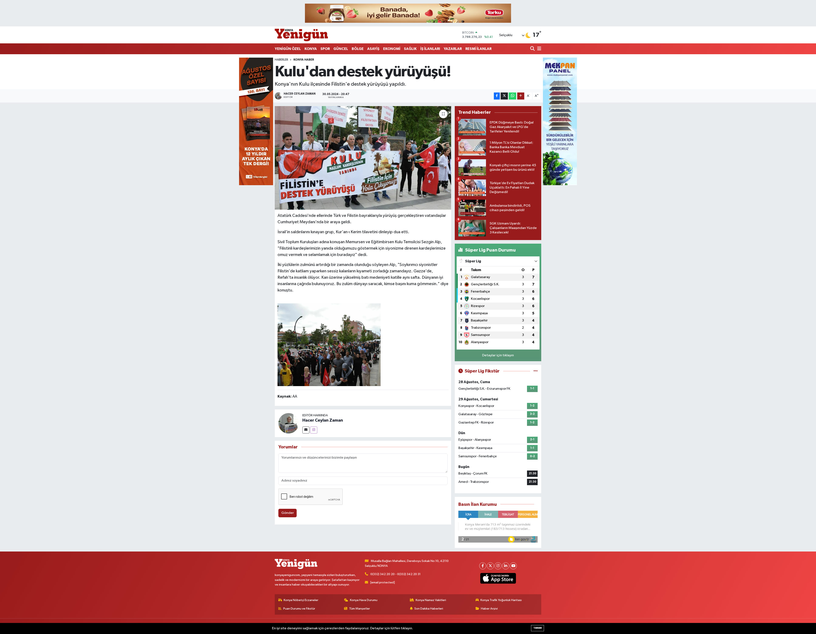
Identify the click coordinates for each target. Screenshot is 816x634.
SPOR (325, 49)
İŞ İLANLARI (430, 49)
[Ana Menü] (538, 49)
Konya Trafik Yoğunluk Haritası (501, 600)
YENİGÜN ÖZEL (288, 49)
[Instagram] (313, 430)
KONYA (311, 49)
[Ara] (533, 49)
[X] (490, 565)
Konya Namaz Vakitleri (431, 600)
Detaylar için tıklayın (498, 355)
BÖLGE (358, 49)
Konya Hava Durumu (363, 600)
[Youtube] (513, 565)
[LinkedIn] (505, 565)
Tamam (537, 628)
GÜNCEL (340, 49)
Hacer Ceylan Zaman (322, 420)
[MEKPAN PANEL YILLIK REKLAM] (560, 121)
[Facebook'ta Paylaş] (497, 96)
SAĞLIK (410, 49)
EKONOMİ (391, 49)
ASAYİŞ (373, 49)
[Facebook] (482, 565)
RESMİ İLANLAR (478, 49)
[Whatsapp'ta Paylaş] (512, 96)
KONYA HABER (303, 59)
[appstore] (498, 578)
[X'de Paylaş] (504, 96)
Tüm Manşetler (359, 608)
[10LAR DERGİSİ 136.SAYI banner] (256, 121)
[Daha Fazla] (520, 96)
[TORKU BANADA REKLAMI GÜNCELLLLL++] (408, 13)
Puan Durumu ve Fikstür (299, 608)
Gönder (287, 513)
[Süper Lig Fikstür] (536, 371)
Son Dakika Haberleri (428, 608)
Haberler (281, 59)
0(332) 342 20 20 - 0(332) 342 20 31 (395, 574)
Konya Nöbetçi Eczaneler (301, 600)
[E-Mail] (305, 430)
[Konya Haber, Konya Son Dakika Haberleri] (301, 35)
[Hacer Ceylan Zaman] (288, 423)
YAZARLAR (453, 49)
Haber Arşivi (489, 608)
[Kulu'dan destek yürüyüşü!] (363, 158)
